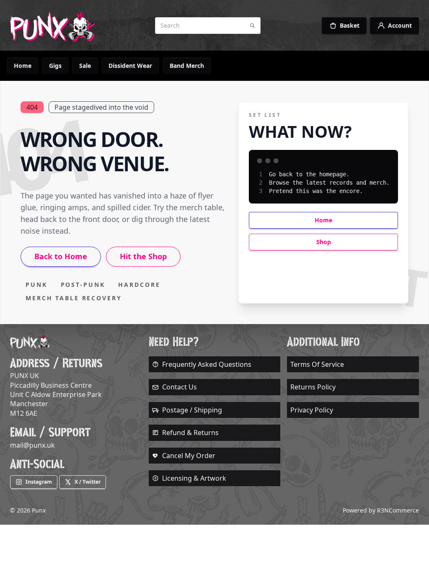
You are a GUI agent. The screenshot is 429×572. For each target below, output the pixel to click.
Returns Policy (313, 387)
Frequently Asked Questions (206, 364)
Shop (323, 242)
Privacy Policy (311, 410)
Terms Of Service (317, 364)
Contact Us (179, 387)
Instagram (39, 481)
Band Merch (187, 66)
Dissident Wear (130, 66)
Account (400, 25)
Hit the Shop (143, 256)
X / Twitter (88, 481)
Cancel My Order (188, 455)
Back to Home (60, 256)
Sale (85, 66)
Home (22, 66)
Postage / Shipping (192, 410)
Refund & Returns (190, 432)
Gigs (55, 66)
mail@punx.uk (32, 445)
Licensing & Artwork (194, 478)
